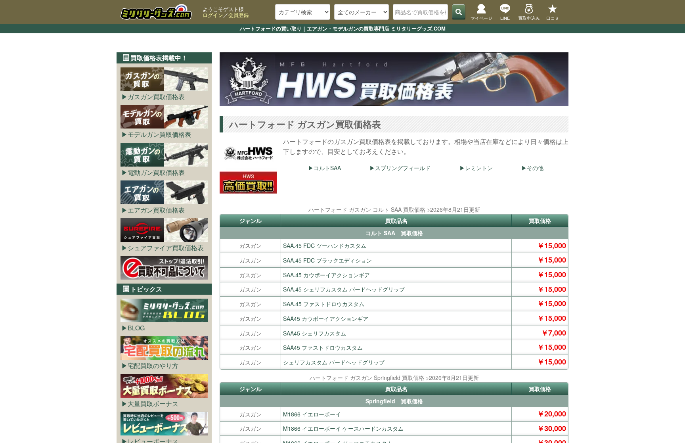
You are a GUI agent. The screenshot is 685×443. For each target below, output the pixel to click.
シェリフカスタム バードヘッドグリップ (334, 362)
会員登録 (238, 15)
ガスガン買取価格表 (156, 96)
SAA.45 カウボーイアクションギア (326, 275)
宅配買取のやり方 (153, 365)
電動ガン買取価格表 (156, 172)
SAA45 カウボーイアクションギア (325, 318)
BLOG (136, 327)
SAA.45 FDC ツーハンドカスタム (324, 245)
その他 (535, 168)
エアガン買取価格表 (156, 210)
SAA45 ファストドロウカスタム (323, 347)
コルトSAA (327, 168)
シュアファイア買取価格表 (166, 247)
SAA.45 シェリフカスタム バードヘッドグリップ (344, 289)
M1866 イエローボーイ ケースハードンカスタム (343, 428)
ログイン (213, 15)
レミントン (479, 168)
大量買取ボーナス (153, 403)
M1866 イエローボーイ (312, 414)
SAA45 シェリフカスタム (314, 333)
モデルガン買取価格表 (159, 134)
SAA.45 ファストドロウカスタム (323, 304)
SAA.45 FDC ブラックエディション (327, 260)
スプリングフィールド (403, 168)
